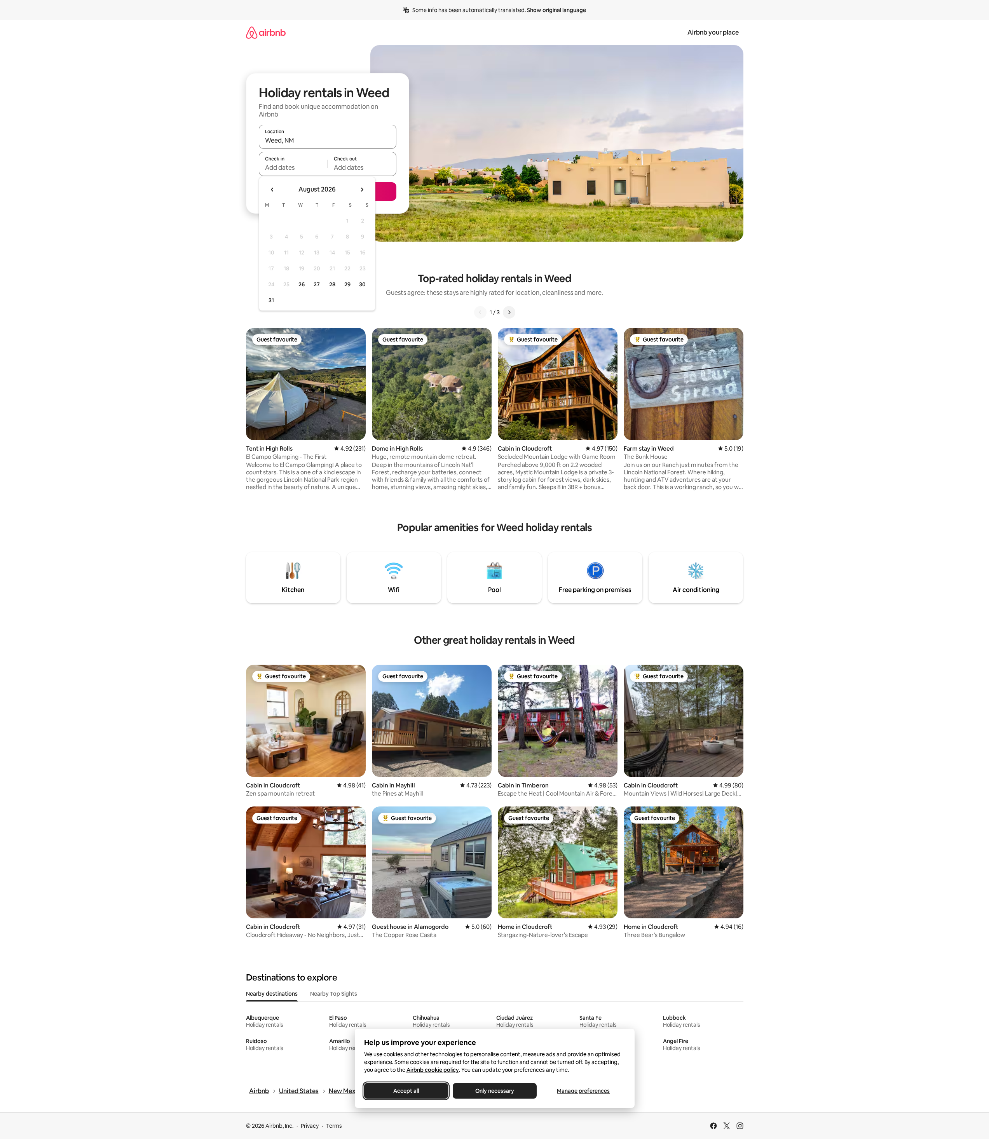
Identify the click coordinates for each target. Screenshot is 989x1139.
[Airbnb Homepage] (266, 32)
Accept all (406, 1090)
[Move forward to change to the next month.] (361, 189)
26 (301, 284)
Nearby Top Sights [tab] (333, 993)
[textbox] (293, 167)
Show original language (556, 10)
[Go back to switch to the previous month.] (272, 189)
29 (347, 284)
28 (332, 284)
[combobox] (327, 140)
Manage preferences (583, 1090)
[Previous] (480, 312)
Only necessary (494, 1090)
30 (362, 284)
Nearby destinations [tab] (272, 993)
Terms (334, 1125)
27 (317, 284)
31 (271, 300)
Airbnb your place (713, 32)
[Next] (509, 312)
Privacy (310, 1125)
